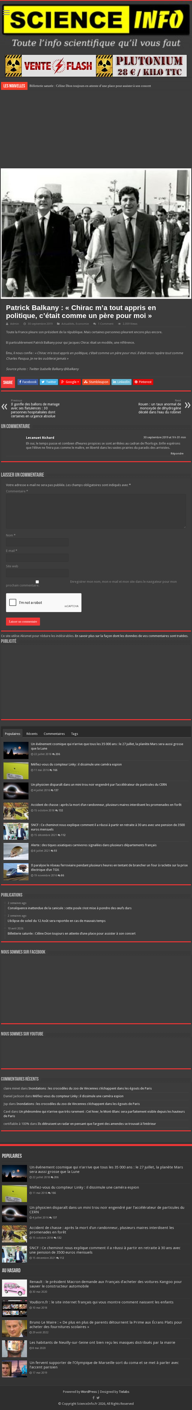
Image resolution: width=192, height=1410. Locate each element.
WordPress (89, 1392)
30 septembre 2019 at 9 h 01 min (165, 437)
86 (62, 875)
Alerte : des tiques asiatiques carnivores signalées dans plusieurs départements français (93, 845)
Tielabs (124, 1392)
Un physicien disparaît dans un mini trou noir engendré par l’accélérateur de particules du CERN (99, 784)
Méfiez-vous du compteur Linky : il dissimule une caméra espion (76, 764)
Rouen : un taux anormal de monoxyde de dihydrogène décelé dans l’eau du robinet (159, 406)
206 (58, 754)
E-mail (11, 551)
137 (56, 790)
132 (60, 810)
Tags (74, 734)
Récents (32, 734)
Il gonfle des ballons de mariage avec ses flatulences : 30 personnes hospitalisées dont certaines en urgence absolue (35, 408)
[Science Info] (96, 25)
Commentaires (54, 734)
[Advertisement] (96, 128)
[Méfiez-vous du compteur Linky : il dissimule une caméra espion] (16, 770)
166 (55, 770)
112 (63, 834)
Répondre (177, 453)
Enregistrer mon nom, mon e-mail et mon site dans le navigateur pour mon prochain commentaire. (91, 583)
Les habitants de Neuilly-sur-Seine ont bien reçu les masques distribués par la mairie (102, 1342)
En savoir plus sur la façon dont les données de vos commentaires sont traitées (131, 636)
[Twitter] (98, 1398)
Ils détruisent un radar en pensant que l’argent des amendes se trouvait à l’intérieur (97, 1124)
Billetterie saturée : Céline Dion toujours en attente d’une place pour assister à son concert (90, 86)
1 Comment (106, 323)
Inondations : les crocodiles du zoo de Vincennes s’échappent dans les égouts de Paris (90, 1088)
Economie (82, 323)
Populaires (12, 734)
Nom (11, 535)
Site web (12, 566)
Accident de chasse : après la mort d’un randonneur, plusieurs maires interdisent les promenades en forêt (106, 805)
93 (55, 850)
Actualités (68, 323)
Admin (14, 323)
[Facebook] (93, 1398)
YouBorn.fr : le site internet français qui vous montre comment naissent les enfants (102, 1302)
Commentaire (17, 491)
